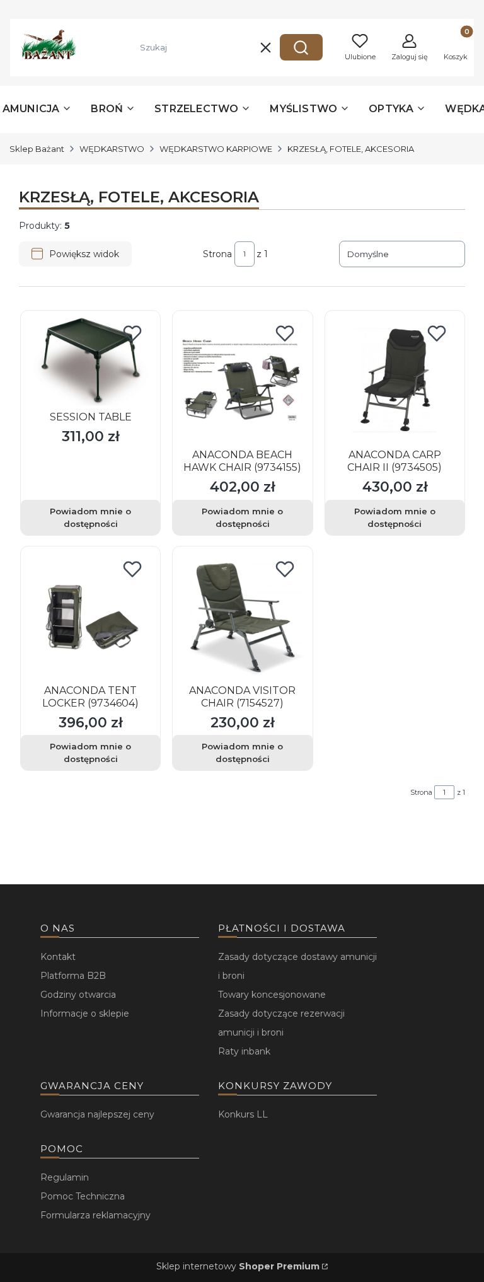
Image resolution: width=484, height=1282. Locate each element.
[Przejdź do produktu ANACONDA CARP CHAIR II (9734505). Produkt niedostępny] (394, 380)
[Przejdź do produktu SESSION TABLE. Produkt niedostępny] (90, 361)
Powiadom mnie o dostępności (90, 517)
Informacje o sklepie (84, 1013)
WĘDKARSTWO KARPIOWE (215, 149)
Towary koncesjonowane (272, 994)
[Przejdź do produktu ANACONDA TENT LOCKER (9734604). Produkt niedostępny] (90, 616)
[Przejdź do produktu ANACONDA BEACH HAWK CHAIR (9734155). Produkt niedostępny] (242, 380)
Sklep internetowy (238, 1266)
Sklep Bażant (36, 149)
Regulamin (64, 1177)
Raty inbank (244, 1051)
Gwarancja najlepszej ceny (97, 1114)
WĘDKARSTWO (111, 149)
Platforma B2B (73, 975)
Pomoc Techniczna (82, 1196)
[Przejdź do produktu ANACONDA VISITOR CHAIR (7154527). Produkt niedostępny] (242, 616)
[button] (301, 47)
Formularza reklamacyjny (95, 1215)
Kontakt (58, 956)
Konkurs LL (243, 1114)
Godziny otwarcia (78, 994)
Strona (217, 254)
